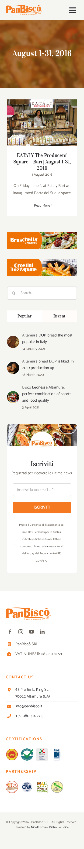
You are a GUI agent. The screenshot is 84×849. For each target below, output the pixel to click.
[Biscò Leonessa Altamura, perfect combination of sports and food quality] (13, 394)
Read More (42, 205)
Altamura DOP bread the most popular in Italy (47, 338)
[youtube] (31, 632)
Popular (25, 316)
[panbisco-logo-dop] (12, 750)
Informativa (41, 546)
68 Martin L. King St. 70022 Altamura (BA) (32, 693)
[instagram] (21, 632)
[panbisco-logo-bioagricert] (27, 750)
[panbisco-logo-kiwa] (57, 750)
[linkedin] (42, 632)
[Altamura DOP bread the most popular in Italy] (13, 339)
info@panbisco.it (28, 706)
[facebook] (10, 632)
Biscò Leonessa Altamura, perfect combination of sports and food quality (46, 394)
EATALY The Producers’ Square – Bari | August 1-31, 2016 (42, 116)
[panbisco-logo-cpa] (12, 782)
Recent (59, 316)
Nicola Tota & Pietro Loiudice (50, 827)
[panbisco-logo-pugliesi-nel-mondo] (57, 782)
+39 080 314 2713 (29, 716)
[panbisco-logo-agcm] (42, 750)
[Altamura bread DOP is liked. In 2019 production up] (13, 365)
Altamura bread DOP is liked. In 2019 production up (48, 364)
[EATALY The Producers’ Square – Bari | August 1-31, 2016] (42, 122)
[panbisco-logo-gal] (42, 782)
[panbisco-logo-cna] (27, 782)
